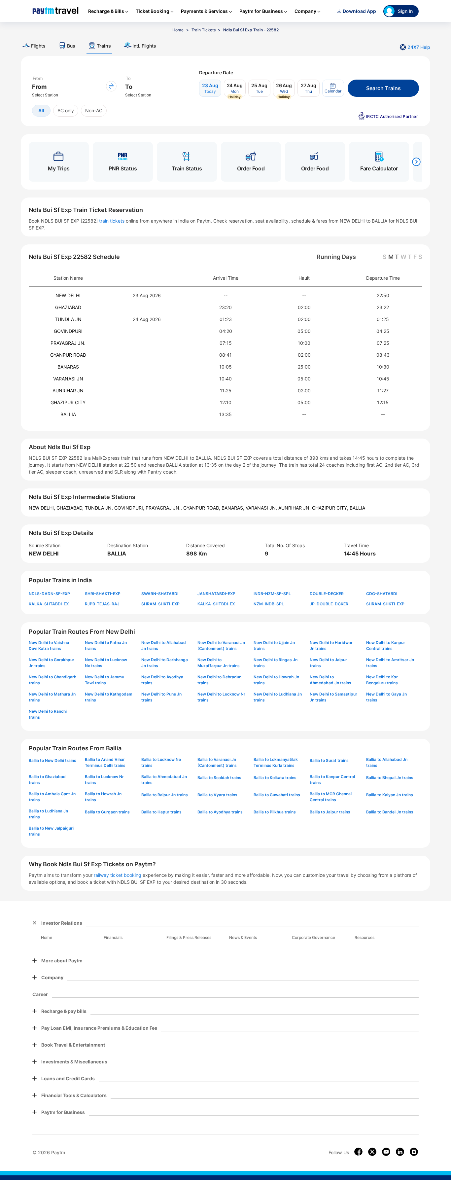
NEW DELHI (68, 295)
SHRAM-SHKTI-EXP (160, 603)
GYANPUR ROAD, (202, 508)
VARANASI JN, (262, 508)
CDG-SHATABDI (381, 593)
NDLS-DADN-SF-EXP (49, 593)
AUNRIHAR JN (68, 390)
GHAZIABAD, (70, 508)
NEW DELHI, (42, 508)
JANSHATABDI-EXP (216, 593)
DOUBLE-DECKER (327, 593)
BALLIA (68, 414)
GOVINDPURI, (130, 508)
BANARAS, (234, 508)
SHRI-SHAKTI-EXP (103, 593)
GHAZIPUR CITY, (331, 508)
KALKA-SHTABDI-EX (49, 603)
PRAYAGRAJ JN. (68, 343)
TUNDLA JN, (99, 508)
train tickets (111, 221)
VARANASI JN (68, 378)
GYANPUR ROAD (68, 355)
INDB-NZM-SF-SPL (272, 593)
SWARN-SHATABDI (159, 593)
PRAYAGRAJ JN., (164, 508)
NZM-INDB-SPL (269, 603)
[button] (333, 88)
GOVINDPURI (68, 331)
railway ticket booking (117, 875)
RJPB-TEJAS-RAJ (102, 603)
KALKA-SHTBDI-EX (216, 603)
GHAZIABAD (68, 307)
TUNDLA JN (68, 319)
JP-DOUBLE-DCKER (329, 603)
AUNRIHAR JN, (295, 508)
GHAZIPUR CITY (68, 402)
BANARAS (68, 367)
